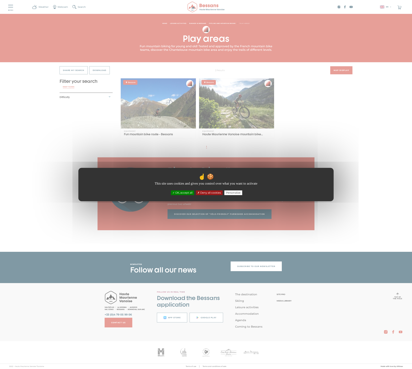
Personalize (233, 192)
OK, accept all (183, 192)
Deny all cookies (210, 192)
